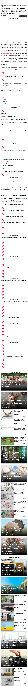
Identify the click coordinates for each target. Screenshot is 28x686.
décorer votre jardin (15, 267)
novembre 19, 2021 (8, 407)
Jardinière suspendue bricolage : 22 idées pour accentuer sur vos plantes (20, 439)
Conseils (4, 665)
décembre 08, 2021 (8, 389)
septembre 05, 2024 (10, 592)
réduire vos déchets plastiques (7, 53)
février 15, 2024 (9, 647)
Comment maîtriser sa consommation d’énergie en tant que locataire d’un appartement (20, 625)
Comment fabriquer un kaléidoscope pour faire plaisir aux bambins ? (20, 503)
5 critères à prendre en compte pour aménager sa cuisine (20, 679)
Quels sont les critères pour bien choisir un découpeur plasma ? (20, 430)
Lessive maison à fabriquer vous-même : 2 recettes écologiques (13, 476)
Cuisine (3, 574)
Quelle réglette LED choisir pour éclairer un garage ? (20, 606)
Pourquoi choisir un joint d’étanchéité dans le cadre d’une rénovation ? (13, 642)
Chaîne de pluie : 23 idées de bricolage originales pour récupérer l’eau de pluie (14, 457)
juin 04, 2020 (10, 534)
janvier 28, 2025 (9, 574)
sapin (21, 204)
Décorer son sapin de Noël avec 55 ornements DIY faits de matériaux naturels (20, 412)
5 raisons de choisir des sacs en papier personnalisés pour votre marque (12, 660)
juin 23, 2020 (10, 462)
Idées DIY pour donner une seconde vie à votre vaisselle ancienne (20, 512)
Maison (3, 592)
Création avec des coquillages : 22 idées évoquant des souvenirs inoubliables (12, 547)
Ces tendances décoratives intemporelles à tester (20, 670)
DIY (5, 3)
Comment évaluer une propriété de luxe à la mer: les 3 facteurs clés (13, 588)
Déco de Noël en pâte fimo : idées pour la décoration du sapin (14, 403)
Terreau (5, 97)
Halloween (19, 336)
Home (2, 3)
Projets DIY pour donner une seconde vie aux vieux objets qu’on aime (19, 421)
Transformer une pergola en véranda (19, 614)
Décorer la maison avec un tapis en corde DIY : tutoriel (20, 494)
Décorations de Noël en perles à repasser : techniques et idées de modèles (12, 383)
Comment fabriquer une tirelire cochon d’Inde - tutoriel (12, 530)
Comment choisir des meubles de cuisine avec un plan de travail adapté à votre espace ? (14, 568)
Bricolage (9, 3)
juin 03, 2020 (10, 553)
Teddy (20, 15)
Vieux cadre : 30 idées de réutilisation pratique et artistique (20, 485)
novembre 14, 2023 (10, 665)
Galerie (14, 72)
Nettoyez (3, 116)
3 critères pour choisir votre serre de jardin (20, 596)
